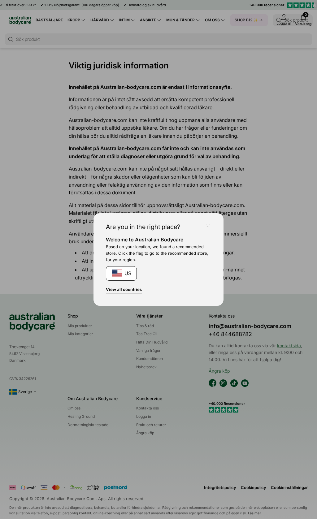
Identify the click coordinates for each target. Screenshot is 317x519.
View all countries (124, 289)
